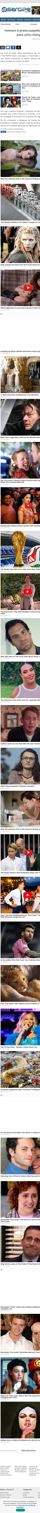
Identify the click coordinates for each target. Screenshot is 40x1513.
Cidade (20, 20)
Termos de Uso (5, 1497)
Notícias (11, 20)
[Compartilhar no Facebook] (13, 47)
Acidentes (26, 1493)
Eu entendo (20, 1510)
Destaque (18, 131)
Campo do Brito (11, 131)
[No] (38, 1506)
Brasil (25, 1495)
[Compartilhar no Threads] (18, 47)
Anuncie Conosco (5, 1495)
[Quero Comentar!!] (7, 47)
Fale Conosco (4, 1493)
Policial (27, 20)
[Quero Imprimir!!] (2, 47)
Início (3, 20)
